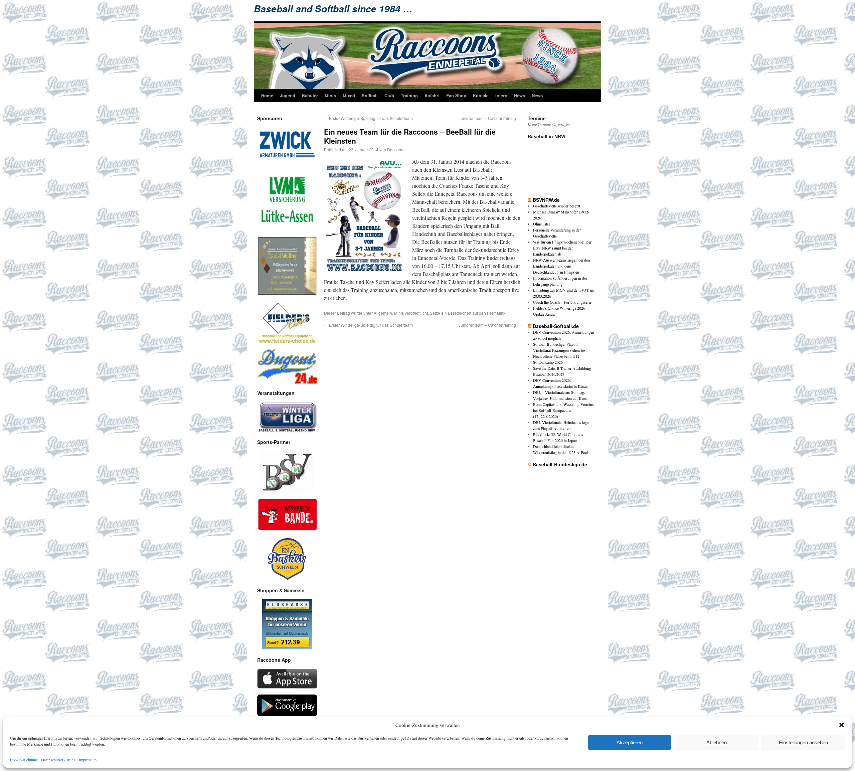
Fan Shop (456, 95)
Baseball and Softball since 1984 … (333, 8)
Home (267, 95)
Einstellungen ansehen (803, 742)
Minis (330, 95)
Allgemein (383, 313)
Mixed (349, 95)
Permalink (496, 313)
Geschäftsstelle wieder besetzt (556, 205)
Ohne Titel (541, 223)
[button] (841, 725)
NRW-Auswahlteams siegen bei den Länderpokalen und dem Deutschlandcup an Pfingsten (561, 266)
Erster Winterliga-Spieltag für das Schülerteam (368, 118)
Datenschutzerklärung (58, 759)
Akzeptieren (630, 742)
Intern (501, 95)
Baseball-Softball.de (556, 326)
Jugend (287, 95)
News (519, 95)
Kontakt (481, 95)
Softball (370, 95)
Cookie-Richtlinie (24, 759)
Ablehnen (716, 742)
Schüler (310, 95)
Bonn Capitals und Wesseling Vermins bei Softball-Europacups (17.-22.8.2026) (563, 410)
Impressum (88, 759)
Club (389, 95)
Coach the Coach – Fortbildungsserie (562, 302)
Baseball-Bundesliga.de (560, 464)
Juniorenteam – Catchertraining (490, 118)
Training (409, 95)
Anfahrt (432, 95)
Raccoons (396, 149)
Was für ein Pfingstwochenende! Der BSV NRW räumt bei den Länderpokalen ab (562, 248)
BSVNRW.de (546, 199)
